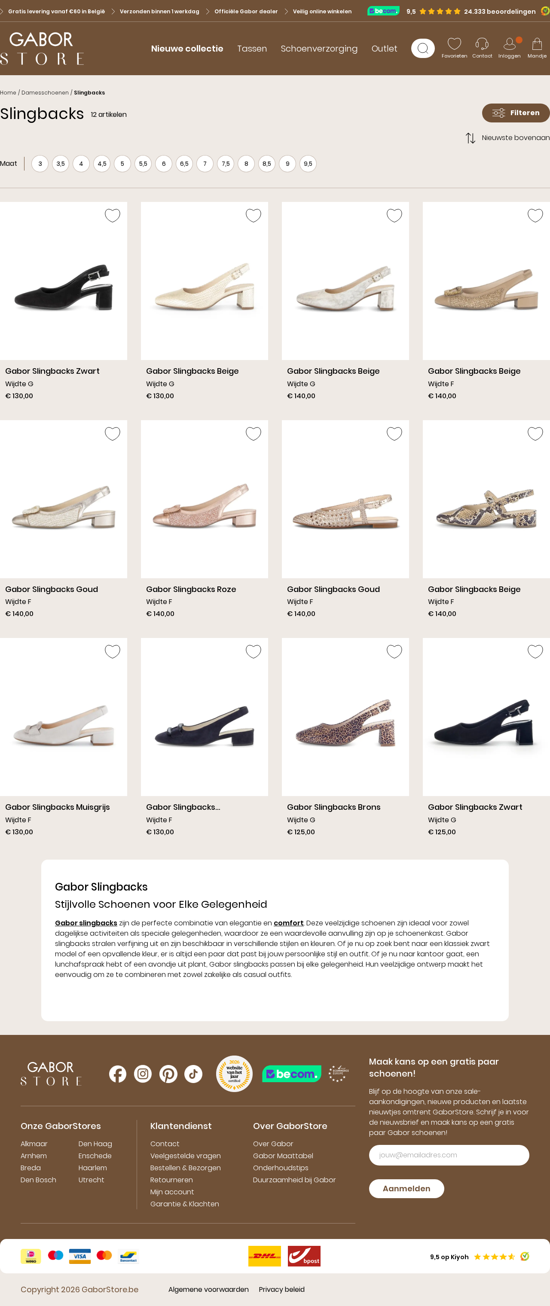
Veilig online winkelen (322, 11)
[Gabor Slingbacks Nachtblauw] (204, 740)
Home (8, 92)
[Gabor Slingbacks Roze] (204, 522)
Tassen (252, 49)
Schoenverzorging (319, 49)
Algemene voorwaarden (208, 1289)
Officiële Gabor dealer (246, 11)
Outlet (384, 49)
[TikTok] (193, 1074)
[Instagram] (143, 1073)
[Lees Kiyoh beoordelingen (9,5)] (543, 10)
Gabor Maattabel (283, 1156)
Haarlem (93, 1168)
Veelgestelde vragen (185, 1156)
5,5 (143, 163)
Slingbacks (89, 92)
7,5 (226, 163)
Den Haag (95, 1144)
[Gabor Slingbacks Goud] (63, 522)
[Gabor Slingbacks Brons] (345, 740)
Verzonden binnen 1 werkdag (159, 11)
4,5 (102, 163)
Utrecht (91, 1180)
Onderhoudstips (281, 1168)
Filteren (525, 113)
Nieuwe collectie (187, 49)
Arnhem (34, 1156)
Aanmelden (407, 1188)
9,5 (308, 163)
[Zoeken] (423, 48)
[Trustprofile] (386, 10)
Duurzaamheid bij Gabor (294, 1180)
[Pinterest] (168, 1074)
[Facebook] (117, 1074)
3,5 (60, 163)
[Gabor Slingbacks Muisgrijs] (63, 740)
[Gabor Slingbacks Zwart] (63, 304)
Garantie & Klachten (184, 1204)
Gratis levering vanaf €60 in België (56, 11)
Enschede (95, 1156)
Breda (31, 1168)
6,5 (184, 163)
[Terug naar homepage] (42, 48)
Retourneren (171, 1180)
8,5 (267, 163)
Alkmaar (34, 1144)
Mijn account (172, 1192)
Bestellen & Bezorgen (185, 1168)
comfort (289, 923)
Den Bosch (38, 1180)
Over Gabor (273, 1144)
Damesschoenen (45, 92)
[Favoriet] (112, 216)
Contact (165, 1144)
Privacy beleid (282, 1289)
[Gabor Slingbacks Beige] (204, 304)
